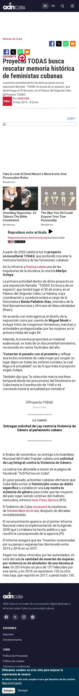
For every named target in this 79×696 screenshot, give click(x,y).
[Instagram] (24, 617)
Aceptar (8, 690)
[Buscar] (62, 6)
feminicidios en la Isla (23, 511)
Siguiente (9, 56)
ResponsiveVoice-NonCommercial (27, 237)
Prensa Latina (35, 267)
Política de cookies (13, 661)
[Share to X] (59, 43)
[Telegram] (32, 617)
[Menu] (72, 6)
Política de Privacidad (15, 655)
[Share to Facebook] (52, 43)
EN (53, 5)
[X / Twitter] (15, 617)
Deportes (8, 634)
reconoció (40, 507)
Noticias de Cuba (12, 38)
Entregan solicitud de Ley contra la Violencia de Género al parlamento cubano (39, 428)
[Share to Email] (73, 43)
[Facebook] (6, 617)
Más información (12, 683)
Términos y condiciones (16, 666)
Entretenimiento (12, 639)
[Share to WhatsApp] (66, 43)
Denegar (23, 690)
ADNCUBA (23, 98)
